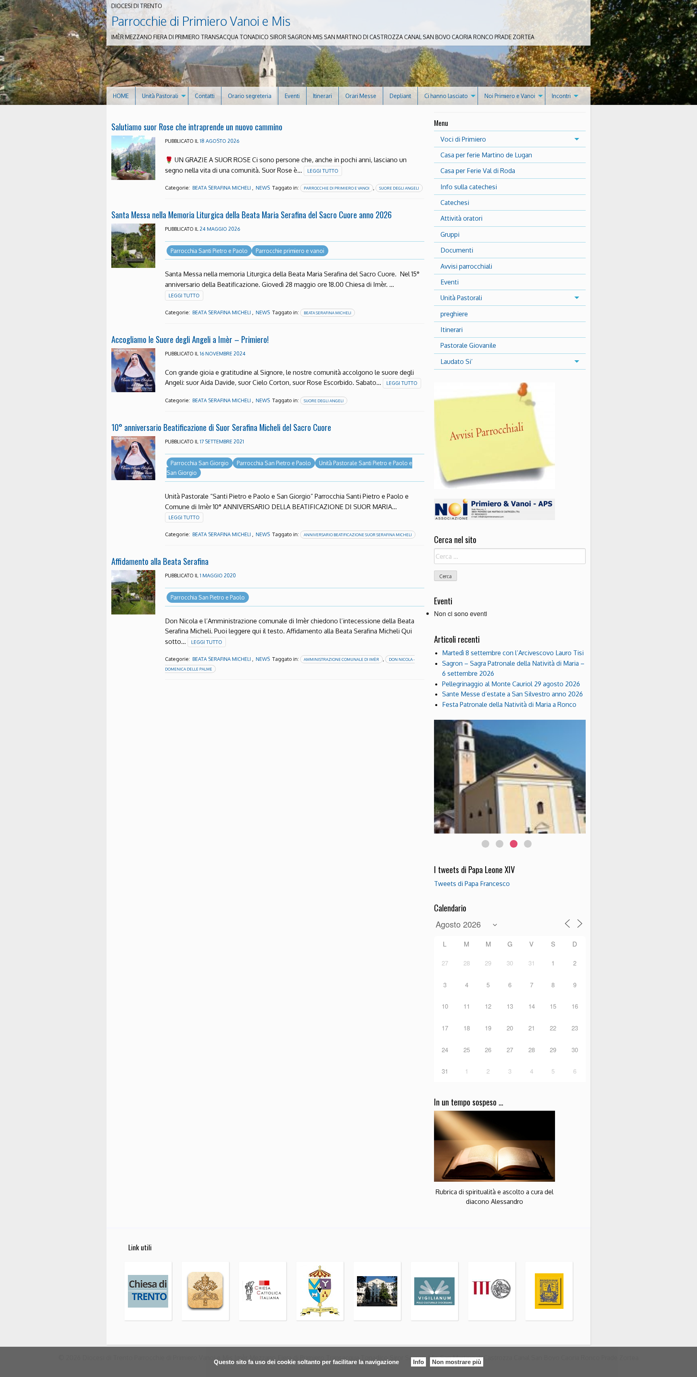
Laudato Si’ (456, 361)
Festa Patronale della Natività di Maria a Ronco (509, 704)
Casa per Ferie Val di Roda (477, 171)
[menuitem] (121, 96)
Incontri (561, 95)
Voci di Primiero (463, 139)
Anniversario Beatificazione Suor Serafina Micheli (358, 534)
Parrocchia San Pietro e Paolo (274, 463)
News (263, 188)
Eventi (292, 95)
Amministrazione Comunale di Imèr (341, 659)
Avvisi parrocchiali (466, 266)
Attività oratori (461, 218)
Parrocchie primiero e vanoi (290, 250)
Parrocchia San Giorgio (200, 463)
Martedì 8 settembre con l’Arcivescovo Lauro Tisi (513, 653)
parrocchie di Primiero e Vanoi (336, 188)
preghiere (454, 314)
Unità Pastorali (160, 95)
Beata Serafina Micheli (221, 188)
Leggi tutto (322, 171)
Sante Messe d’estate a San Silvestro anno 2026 (512, 694)
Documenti (456, 250)
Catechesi (454, 203)
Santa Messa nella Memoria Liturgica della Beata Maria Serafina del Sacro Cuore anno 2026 (251, 214)
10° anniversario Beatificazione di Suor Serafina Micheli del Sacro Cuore (221, 427)
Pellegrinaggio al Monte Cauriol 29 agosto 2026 (511, 684)
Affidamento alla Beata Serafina (160, 561)
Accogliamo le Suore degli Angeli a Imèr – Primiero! (190, 339)
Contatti (205, 95)
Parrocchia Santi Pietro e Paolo (209, 250)
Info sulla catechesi (468, 187)
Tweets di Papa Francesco (472, 884)
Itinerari (322, 95)
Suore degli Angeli (399, 188)
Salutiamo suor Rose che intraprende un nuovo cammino (196, 126)
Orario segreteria (249, 95)
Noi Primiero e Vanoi (509, 95)
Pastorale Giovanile (468, 345)
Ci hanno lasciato (446, 95)
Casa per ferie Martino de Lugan (486, 155)
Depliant (400, 95)
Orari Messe (360, 95)
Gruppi (449, 234)
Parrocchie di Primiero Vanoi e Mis (200, 21)
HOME (121, 95)
